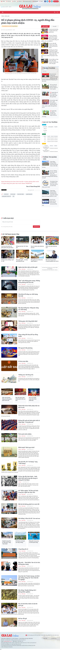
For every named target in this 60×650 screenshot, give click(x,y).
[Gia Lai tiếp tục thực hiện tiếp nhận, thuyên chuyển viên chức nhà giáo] (44, 61)
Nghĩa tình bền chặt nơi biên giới (27, 267)
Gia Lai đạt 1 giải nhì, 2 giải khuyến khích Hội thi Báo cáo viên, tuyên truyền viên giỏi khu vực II (50, 104)
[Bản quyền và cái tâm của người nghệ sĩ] (37, 254)
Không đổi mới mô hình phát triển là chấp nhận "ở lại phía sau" (29, 421)
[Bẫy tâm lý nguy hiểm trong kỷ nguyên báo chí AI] (52, 254)
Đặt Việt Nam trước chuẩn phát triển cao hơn (20, 399)
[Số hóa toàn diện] (9, 366)
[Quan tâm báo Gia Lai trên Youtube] (49, 1)
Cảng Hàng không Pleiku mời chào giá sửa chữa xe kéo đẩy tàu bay (50, 164)
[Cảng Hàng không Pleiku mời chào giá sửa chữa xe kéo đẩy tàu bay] (45, 163)
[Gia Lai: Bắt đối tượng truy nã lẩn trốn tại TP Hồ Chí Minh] (44, 45)
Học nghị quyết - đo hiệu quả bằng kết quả (22, 260)
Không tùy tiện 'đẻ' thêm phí (22, 247)
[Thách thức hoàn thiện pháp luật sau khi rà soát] (9, 410)
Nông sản (44, 124)
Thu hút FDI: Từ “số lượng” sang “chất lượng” (27, 462)
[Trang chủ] (2, 12)
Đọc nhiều (45, 26)
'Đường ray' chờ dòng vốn (25, 374)
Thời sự (19, 481)
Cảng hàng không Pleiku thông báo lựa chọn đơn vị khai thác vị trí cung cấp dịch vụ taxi (50, 193)
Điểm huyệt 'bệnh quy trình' (26, 447)
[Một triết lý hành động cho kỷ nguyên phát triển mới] (7, 392)
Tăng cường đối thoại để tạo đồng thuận (28, 335)
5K (13, 196)
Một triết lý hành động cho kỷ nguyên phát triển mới (7, 399)
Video (4, 1)
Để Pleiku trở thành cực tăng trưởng (20, 541)
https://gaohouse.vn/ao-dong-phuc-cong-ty (49, 269)
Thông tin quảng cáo (50, 158)
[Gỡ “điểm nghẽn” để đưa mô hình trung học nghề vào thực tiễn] (9, 495)
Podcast (20, 1)
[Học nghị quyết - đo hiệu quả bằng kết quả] (22, 254)
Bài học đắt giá (22, 618)
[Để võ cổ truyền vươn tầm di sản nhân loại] (34, 392)
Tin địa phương (49, 68)
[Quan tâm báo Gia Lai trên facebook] (45, 1)
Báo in (14, 1)
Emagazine (36, 1)
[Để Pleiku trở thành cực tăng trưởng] (20, 536)
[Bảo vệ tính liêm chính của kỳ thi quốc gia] (9, 608)
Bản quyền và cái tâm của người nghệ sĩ (37, 260)
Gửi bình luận (36, 226)
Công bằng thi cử (23, 549)
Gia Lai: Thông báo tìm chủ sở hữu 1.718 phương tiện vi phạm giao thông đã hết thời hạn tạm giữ (49, 174)
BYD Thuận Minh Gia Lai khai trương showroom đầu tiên (49, 202)
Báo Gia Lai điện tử (30, 7)
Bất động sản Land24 (51, 267)
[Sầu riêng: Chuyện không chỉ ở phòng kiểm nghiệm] (9, 594)
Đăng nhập (56, 1)
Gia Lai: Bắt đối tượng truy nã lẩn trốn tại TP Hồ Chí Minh (53, 45)
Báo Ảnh (9, 1)
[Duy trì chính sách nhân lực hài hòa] (37, 240)
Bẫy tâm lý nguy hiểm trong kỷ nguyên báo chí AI (52, 260)
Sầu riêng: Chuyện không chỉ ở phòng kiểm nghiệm (27, 591)
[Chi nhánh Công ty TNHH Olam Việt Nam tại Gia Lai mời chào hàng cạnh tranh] (45, 183)
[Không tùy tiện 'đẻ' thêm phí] (22, 240)
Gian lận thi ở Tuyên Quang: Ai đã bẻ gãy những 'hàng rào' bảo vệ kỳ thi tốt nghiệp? (28, 577)
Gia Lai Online (10, 635)
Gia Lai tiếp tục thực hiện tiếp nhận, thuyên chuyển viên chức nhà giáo (53, 61)
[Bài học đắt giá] (9, 623)
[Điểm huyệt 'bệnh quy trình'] (9, 452)
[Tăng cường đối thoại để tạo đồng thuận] (9, 339)
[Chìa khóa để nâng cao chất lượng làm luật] (9, 298)
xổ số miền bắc (44, 267)
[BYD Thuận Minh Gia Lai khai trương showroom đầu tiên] (45, 201)
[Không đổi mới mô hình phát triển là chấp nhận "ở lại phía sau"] (9, 425)
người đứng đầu (29, 194)
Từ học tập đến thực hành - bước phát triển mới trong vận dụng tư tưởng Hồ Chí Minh (28, 478)
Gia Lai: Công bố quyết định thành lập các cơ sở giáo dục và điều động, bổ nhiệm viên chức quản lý (50, 38)
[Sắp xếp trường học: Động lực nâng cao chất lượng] (9, 312)
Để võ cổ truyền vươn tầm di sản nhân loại (32, 399)
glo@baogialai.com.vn (8, 641)
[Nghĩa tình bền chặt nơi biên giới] (9, 271)
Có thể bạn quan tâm (10, 234)
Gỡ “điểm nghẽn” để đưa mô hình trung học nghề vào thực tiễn (28, 491)
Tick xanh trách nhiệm (24, 434)
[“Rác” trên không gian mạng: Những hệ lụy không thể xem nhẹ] (9, 285)
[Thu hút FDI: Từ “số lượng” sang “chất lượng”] (9, 466)
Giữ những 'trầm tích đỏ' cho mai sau (29, 518)
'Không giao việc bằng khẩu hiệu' (28, 321)
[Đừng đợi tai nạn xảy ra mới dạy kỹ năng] (34, 536)
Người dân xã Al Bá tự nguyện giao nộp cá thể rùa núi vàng (49, 113)
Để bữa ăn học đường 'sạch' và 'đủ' (7, 260)
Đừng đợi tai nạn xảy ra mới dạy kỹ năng (34, 541)
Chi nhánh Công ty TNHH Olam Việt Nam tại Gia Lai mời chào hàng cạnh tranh (50, 184)
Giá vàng (44, 143)
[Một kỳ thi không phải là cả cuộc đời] (9, 508)
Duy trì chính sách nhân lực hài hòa (37, 247)
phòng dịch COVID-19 (6, 196)
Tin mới (54, 26)
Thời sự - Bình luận (5, 16)
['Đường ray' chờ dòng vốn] (9, 379)
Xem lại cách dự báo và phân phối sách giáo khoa (53, 31)
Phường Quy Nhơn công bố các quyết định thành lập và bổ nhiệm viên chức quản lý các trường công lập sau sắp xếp (50, 53)
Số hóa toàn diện (23, 361)
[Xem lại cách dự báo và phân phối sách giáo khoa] (44, 31)
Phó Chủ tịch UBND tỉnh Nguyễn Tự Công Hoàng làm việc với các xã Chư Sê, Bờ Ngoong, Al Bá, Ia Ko (50, 78)
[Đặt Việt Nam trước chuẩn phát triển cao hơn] (20, 392)
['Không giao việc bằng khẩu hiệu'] (9, 325)
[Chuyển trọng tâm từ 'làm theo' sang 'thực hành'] (7, 536)
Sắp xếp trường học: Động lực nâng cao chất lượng (28, 308)
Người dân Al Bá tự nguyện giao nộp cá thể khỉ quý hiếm (54, 94)
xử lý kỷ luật (13, 194)
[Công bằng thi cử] (9, 553)
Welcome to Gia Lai (27, 1)
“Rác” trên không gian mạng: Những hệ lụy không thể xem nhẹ (29, 281)
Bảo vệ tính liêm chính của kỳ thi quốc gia (27, 604)
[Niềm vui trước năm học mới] (52, 240)
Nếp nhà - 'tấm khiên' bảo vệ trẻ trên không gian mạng (29, 563)
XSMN (56, 267)
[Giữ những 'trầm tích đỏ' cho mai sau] (9, 523)
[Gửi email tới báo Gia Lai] (52, 1)
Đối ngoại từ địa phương (25, 348)
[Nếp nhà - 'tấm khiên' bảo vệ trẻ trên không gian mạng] (9, 567)
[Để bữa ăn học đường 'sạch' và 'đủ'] (7, 254)
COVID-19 (6, 194)
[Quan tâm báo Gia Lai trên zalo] (47, 1)
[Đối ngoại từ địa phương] (9, 352)
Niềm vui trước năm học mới (51, 247)
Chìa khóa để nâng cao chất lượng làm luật (28, 295)
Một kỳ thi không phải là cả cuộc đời (28, 504)
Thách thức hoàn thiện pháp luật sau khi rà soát (28, 406)
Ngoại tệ (44, 134)
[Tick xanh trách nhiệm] (9, 438)
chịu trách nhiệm (20, 194)
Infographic (43, 1)
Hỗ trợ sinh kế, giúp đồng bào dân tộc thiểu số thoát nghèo (53, 86)
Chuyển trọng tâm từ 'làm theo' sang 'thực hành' (6, 542)
